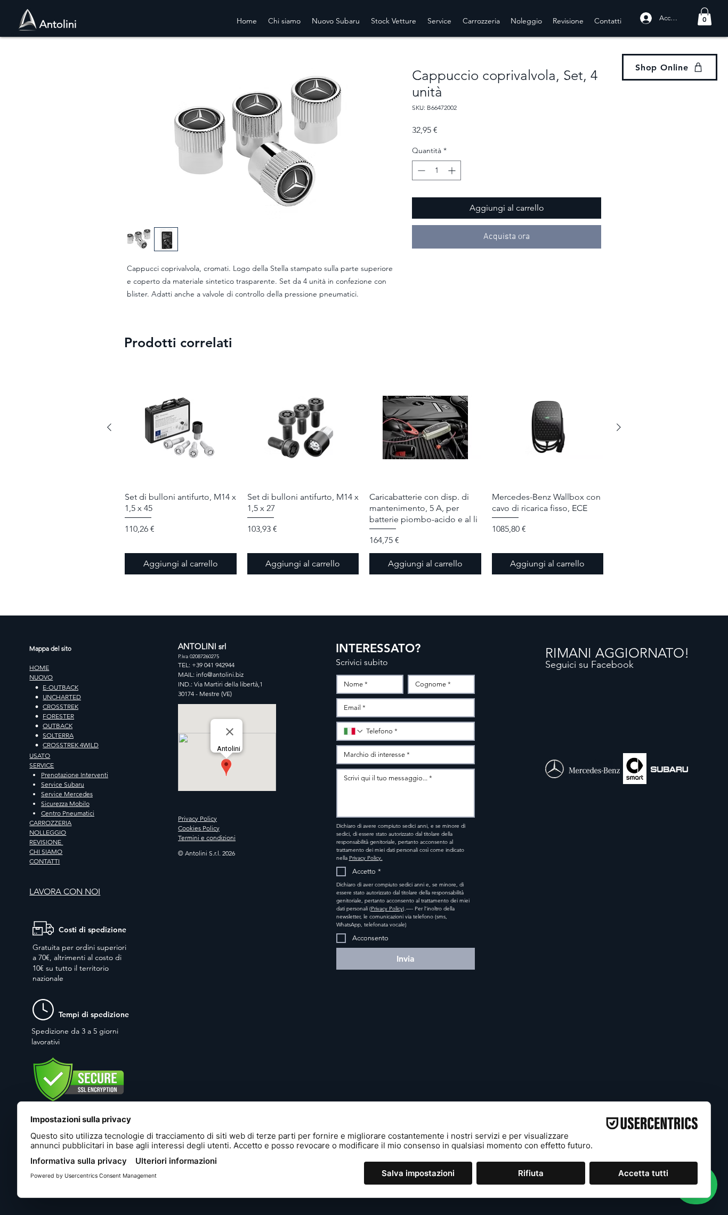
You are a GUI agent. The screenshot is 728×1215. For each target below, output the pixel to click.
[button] (704, 16)
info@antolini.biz (220, 674)
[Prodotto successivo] (618, 427)
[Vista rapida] (181, 428)
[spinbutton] (436, 170)
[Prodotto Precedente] (109, 427)
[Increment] (452, 170)
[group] (364, 473)
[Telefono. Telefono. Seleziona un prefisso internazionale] (354, 731)
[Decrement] (420, 170)
